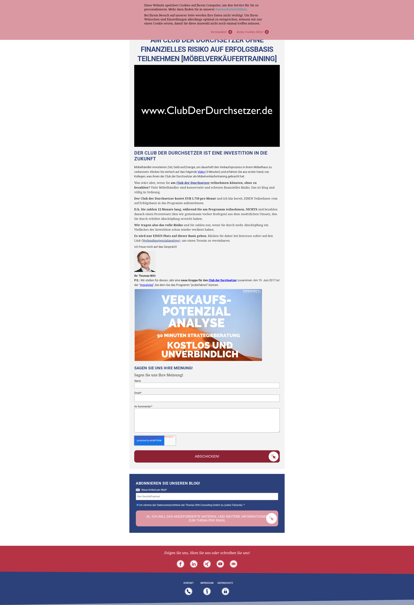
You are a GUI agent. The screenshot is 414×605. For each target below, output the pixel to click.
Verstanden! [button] (219, 32)
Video (201, 172)
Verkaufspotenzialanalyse (160, 240)
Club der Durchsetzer (193, 183)
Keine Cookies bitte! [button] (250, 32)
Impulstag (146, 285)
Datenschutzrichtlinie (231, 9)
